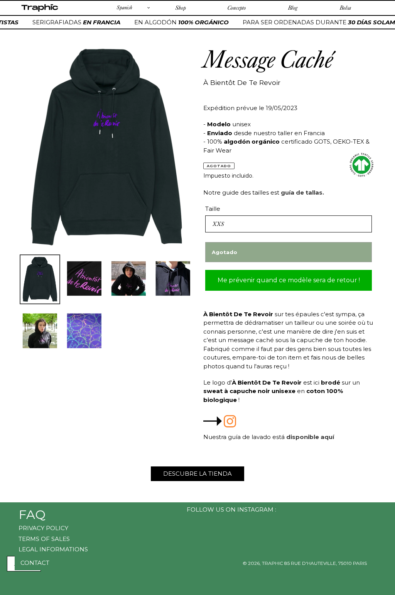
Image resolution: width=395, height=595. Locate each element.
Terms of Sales (44, 538)
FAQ (32, 514)
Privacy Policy (43, 528)
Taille (212, 208)
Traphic (39, 11)
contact (34, 562)
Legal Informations (53, 549)
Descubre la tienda (197, 473)
